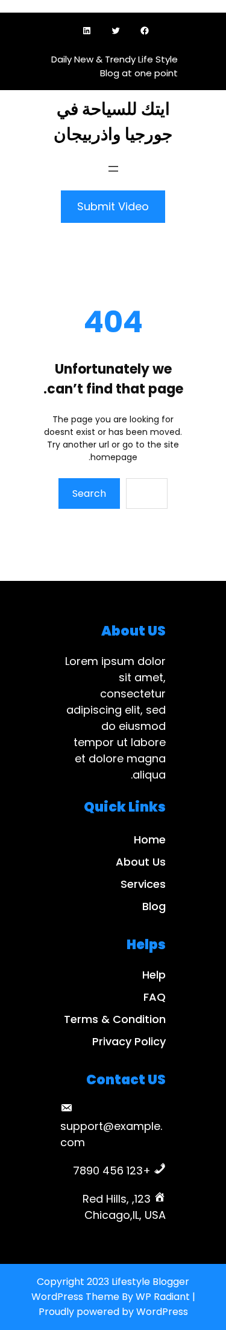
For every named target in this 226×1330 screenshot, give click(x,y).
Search (89, 493)
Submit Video (113, 206)
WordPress (162, 1312)
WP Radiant (163, 1297)
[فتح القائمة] (113, 169)
